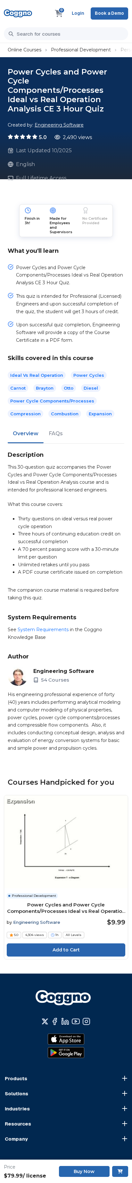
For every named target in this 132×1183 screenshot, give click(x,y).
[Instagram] (86, 1021)
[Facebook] (55, 1021)
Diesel (91, 388)
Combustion (64, 413)
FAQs (56, 433)
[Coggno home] (18, 13)
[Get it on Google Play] (66, 1052)
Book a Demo (109, 13)
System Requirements (43, 629)
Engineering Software (59, 125)
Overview (25, 433)
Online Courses (24, 50)
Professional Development (81, 50)
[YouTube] (76, 1021)
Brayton (45, 388)
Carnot (18, 388)
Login (78, 13)
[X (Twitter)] (45, 1021)
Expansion (100, 413)
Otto (68, 388)
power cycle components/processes (52, 400)
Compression (25, 413)
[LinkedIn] (65, 1021)
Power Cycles (88, 375)
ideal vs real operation (36, 375)
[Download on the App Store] (66, 1039)
